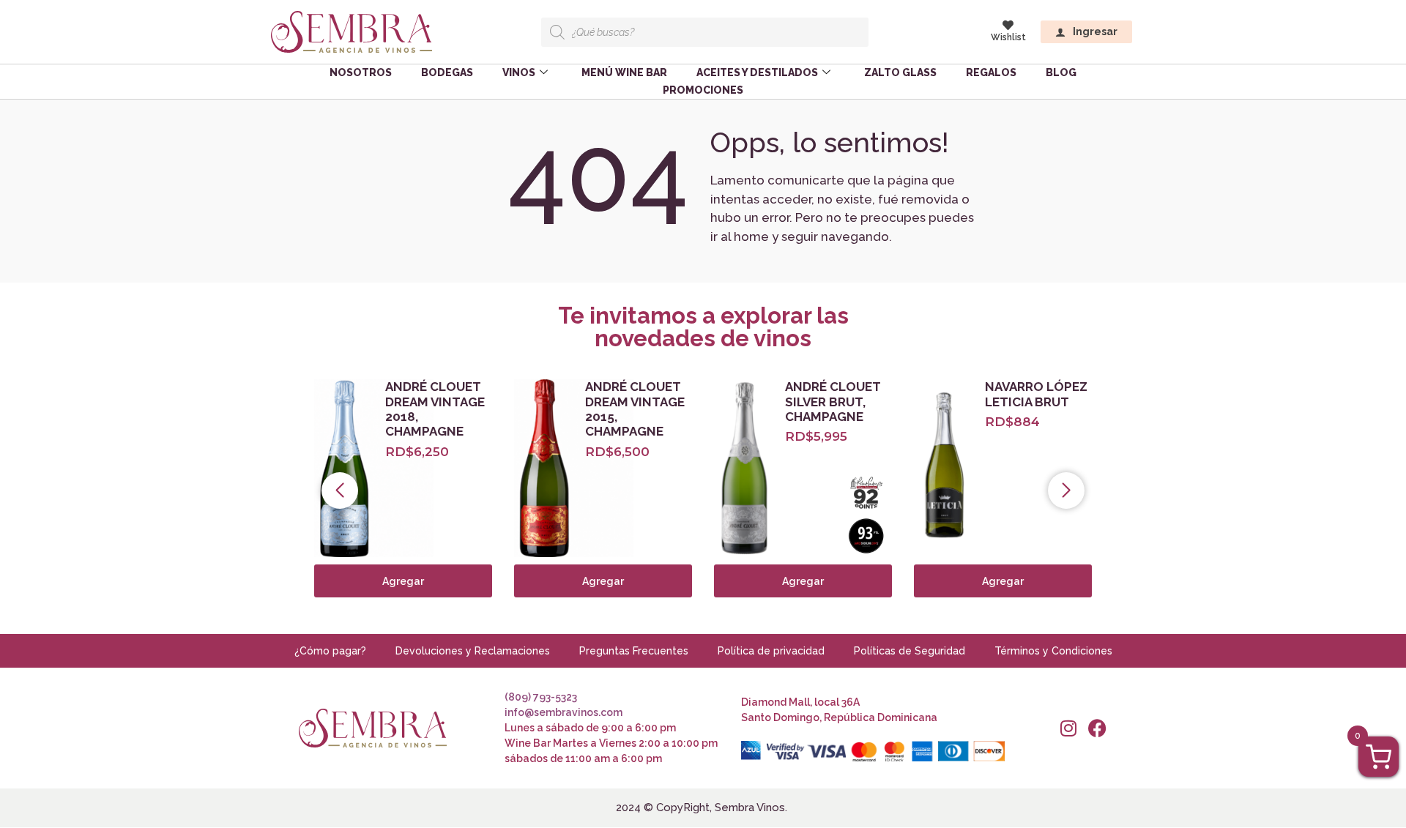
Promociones (703, 90)
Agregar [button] (1003, 581)
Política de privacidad (771, 651)
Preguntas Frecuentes (633, 651)
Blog (1061, 72)
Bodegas (447, 72)
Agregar (403, 581)
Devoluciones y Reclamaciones (472, 651)
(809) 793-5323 (541, 697)
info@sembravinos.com (563, 712)
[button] (339, 490)
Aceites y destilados (757, 72)
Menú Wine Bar (624, 72)
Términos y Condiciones (1053, 651)
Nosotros (361, 72)
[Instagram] (1068, 728)
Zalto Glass (900, 72)
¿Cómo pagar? (330, 651)
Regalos (991, 72)
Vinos (518, 72)
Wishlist (1008, 37)
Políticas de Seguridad (909, 651)
